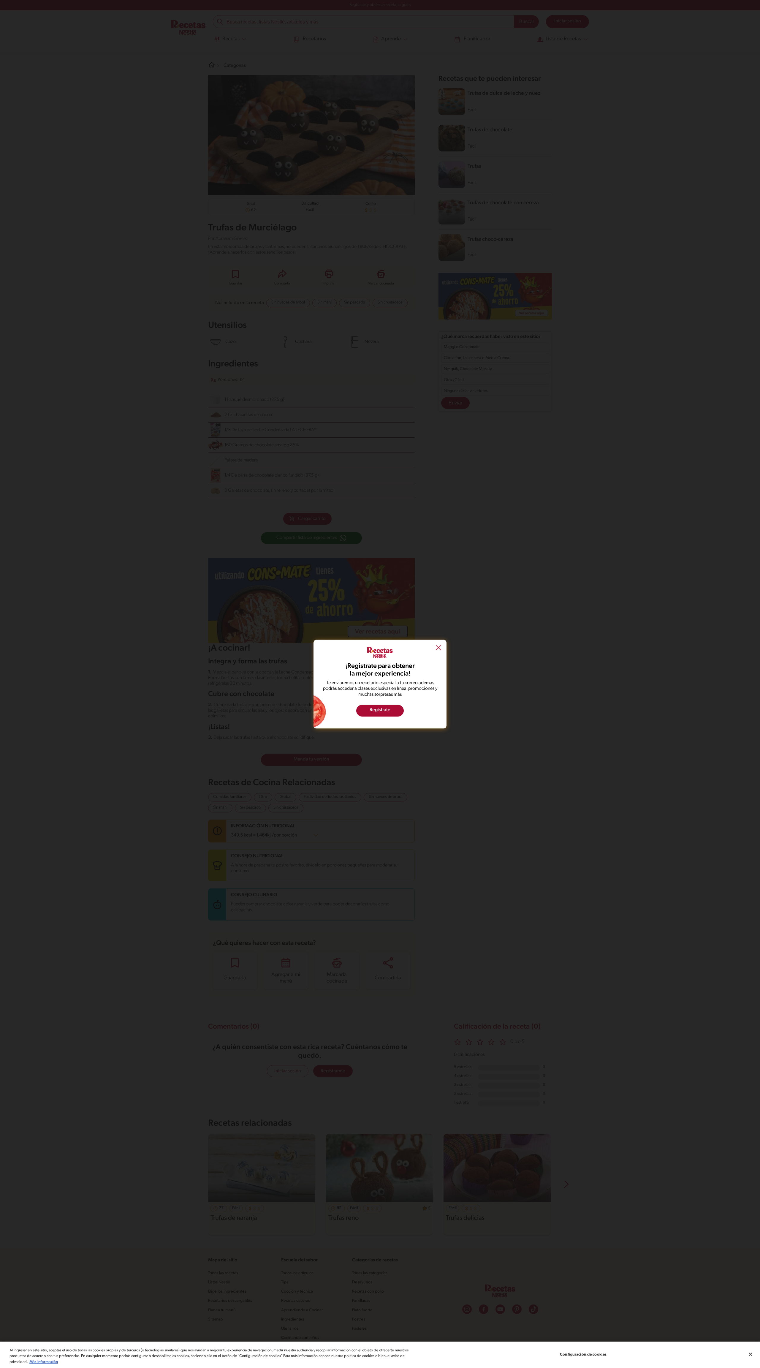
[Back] (438, 648)
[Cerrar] (750, 1354)
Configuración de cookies (583, 1354)
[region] (380, 1355)
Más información (43, 1362)
